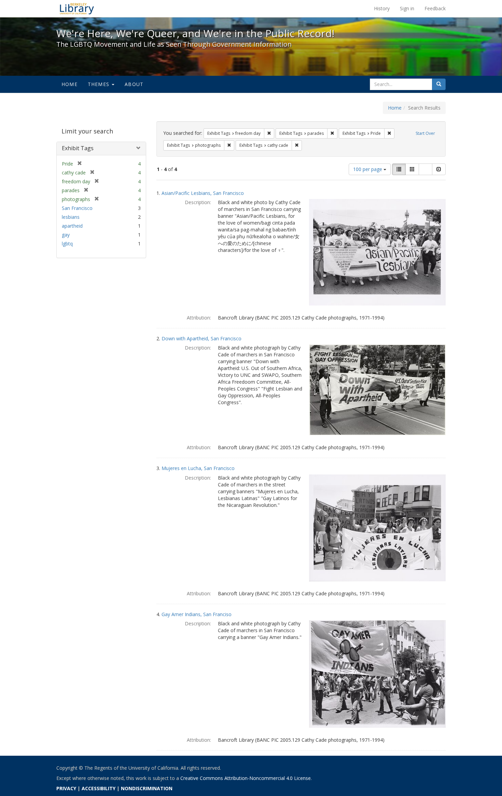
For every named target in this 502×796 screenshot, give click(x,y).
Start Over (425, 133)
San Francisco (77, 208)
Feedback (435, 8)
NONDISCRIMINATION (146, 788)
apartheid (72, 226)
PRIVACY (66, 788)
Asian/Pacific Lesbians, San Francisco (203, 193)
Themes (99, 84)
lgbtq (67, 243)
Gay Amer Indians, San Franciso (197, 614)
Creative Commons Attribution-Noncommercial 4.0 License (245, 778)
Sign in (407, 8)
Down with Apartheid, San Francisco (201, 338)
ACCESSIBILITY (98, 788)
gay (66, 234)
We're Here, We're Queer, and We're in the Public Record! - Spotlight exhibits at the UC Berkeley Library (76, 8)
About (134, 84)
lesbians (71, 217)
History (382, 8)
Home (69, 84)
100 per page (368, 169)
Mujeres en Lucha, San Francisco (198, 468)
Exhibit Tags (78, 148)
